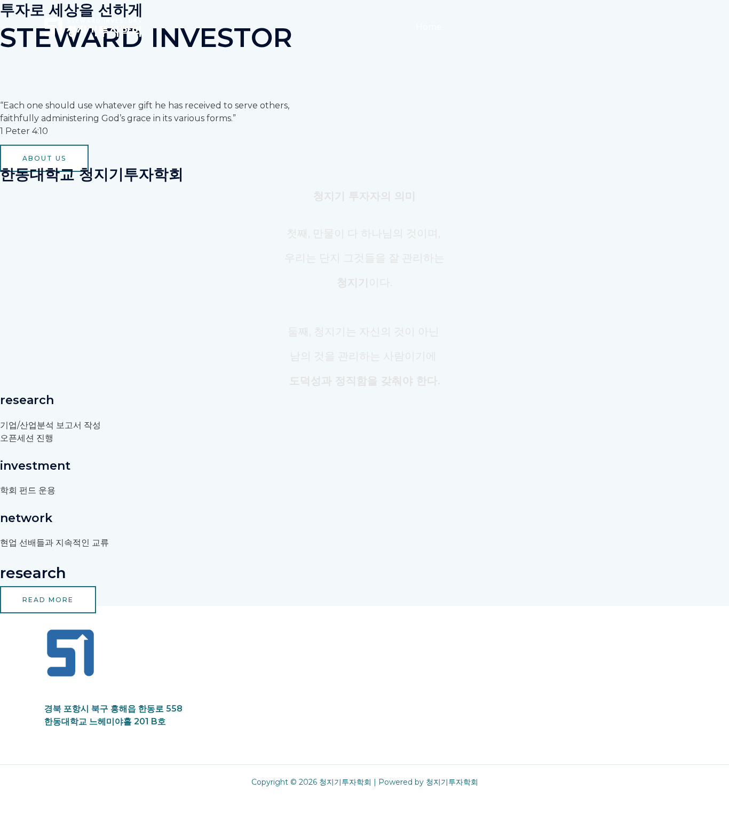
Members (536, 27)
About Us (479, 27)
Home (429, 27)
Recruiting (653, 27)
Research (594, 27)
